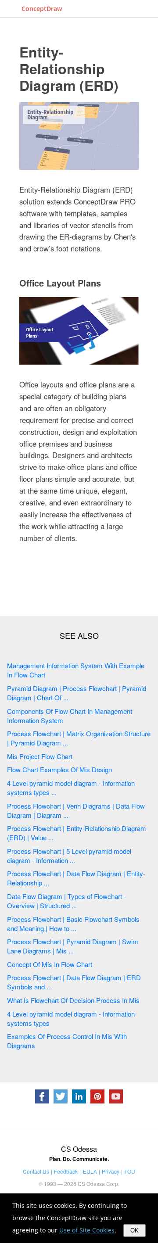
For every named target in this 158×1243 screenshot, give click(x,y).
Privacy (110, 1171)
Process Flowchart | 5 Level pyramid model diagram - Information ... (69, 855)
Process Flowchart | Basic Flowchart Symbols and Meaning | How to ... (73, 923)
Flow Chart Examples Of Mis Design (59, 769)
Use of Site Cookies (87, 1230)
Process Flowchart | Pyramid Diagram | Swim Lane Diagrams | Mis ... (72, 946)
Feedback (66, 1171)
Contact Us (36, 1171)
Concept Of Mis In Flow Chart (49, 964)
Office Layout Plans (60, 282)
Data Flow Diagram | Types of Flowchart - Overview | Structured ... (66, 901)
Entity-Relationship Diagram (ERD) (68, 68)
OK (134, 1230)
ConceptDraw (42, 8)
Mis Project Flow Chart (39, 756)
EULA (90, 1171)
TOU (129, 1171)
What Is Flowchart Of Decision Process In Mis (73, 1000)
